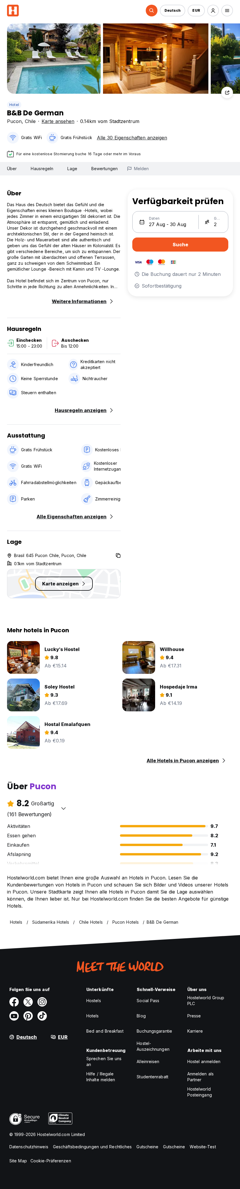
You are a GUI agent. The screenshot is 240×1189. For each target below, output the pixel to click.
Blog (141, 1015)
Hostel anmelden (204, 1061)
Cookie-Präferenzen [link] (50, 1160)
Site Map (18, 1160)
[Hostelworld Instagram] (42, 1002)
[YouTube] (14, 1016)
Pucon (14, 121)
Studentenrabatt (152, 1076)
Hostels (93, 1000)
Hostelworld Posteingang (199, 1091)
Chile (30, 121)
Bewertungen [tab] (104, 168)
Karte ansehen (58, 121)
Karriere (195, 1031)
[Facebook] (14, 1002)
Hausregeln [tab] (42, 168)
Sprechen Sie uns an (104, 1061)
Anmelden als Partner (200, 1076)
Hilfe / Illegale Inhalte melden (100, 1076)
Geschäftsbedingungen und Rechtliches (92, 1146)
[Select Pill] (151, 10)
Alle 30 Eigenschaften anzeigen (132, 138)
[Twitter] (28, 1002)
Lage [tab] (72, 168)
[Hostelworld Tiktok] (42, 1016)
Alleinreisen (148, 1061)
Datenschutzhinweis (28, 1146)
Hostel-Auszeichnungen (153, 1046)
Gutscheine (147, 1146)
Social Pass (148, 1000)
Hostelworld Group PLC (205, 1000)
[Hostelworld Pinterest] (28, 1016)
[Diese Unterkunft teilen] (227, 92)
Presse (194, 1015)
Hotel (14, 104)
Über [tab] (12, 168)
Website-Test (203, 1146)
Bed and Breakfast (105, 1031)
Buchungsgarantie (154, 1031)
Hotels (92, 1015)
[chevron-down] (63, 808)
